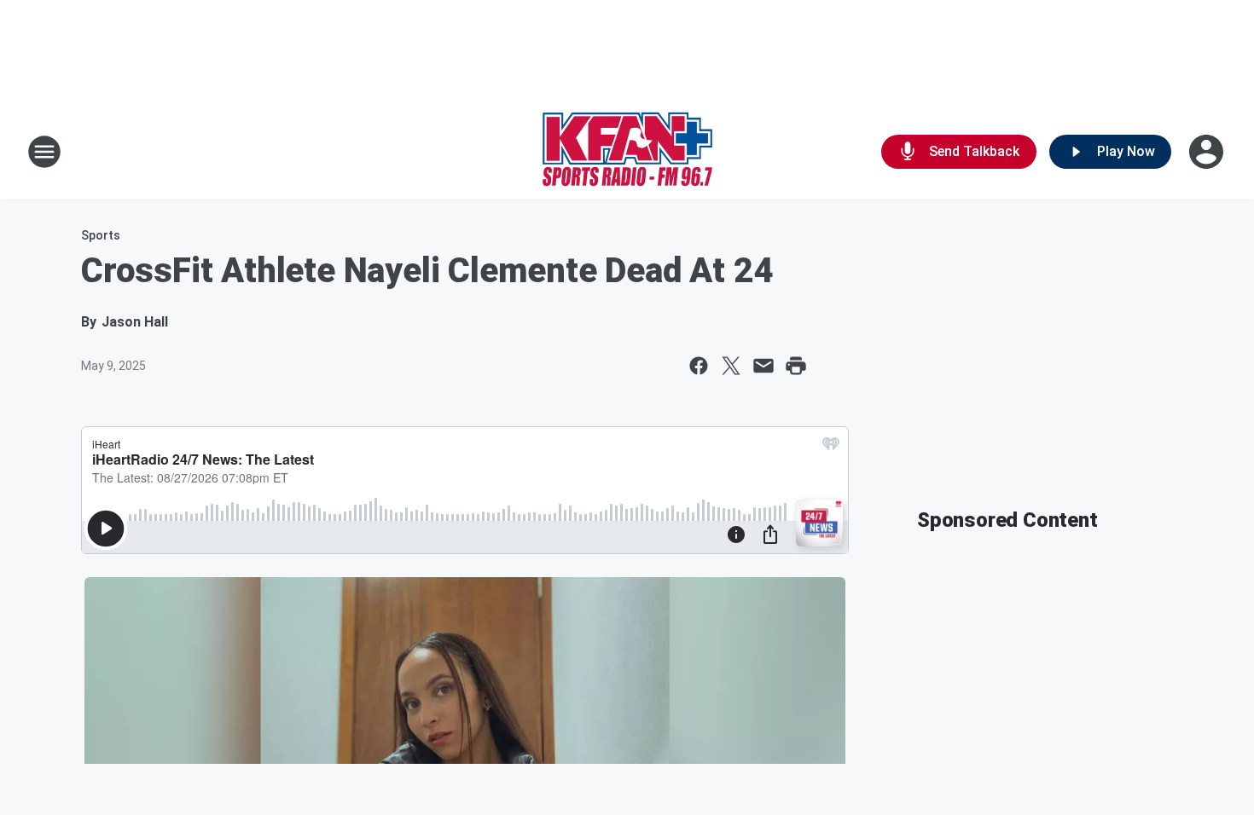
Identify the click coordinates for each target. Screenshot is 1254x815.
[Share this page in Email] (763, 366)
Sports (100, 235)
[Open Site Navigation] (44, 152)
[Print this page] (796, 366)
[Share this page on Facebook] (699, 366)
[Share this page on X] (731, 366)
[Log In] (1208, 152)
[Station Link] (627, 151)
